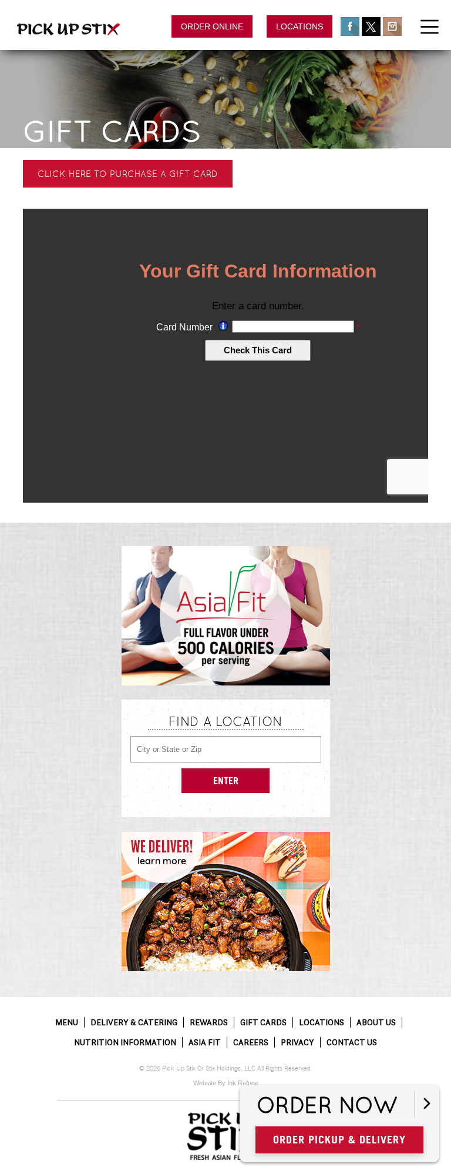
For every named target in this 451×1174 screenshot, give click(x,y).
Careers (250, 1042)
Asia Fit (205, 1042)
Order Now (327, 1105)
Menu (66, 1022)
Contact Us (352, 1042)
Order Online (212, 26)
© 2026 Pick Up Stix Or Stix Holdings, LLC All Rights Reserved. (225, 1068)
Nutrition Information (125, 1042)
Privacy (297, 1042)
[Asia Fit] (226, 615)
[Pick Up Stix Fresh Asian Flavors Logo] (225, 1136)
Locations (299, 26)
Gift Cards (112, 131)
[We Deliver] (226, 901)
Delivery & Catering (133, 1022)
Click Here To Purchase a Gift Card (128, 174)
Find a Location (225, 721)
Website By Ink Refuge (225, 1082)
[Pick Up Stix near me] (68, 29)
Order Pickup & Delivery (339, 1139)
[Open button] (426, 1104)
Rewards (209, 1022)
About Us (376, 1022)
